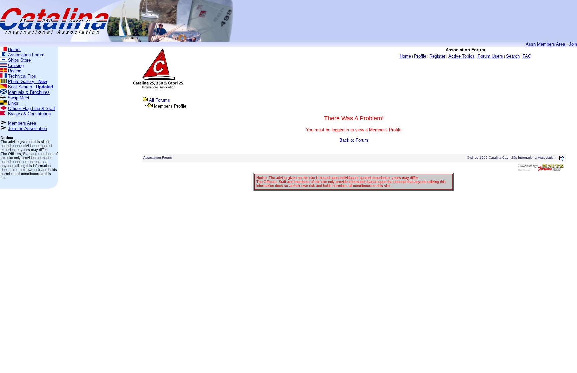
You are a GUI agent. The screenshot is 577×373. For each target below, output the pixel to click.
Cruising (16, 65)
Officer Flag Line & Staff (31, 108)
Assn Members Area (545, 44)
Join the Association (27, 128)
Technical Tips (22, 76)
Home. (14, 49)
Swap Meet (18, 97)
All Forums (159, 100)
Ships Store (19, 60)
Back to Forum (353, 140)
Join (573, 44)
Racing (14, 70)
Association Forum (26, 54)
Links (13, 103)
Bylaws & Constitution (29, 113)
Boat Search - (30, 86)
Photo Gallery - (27, 81)
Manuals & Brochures (29, 92)
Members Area (22, 123)
